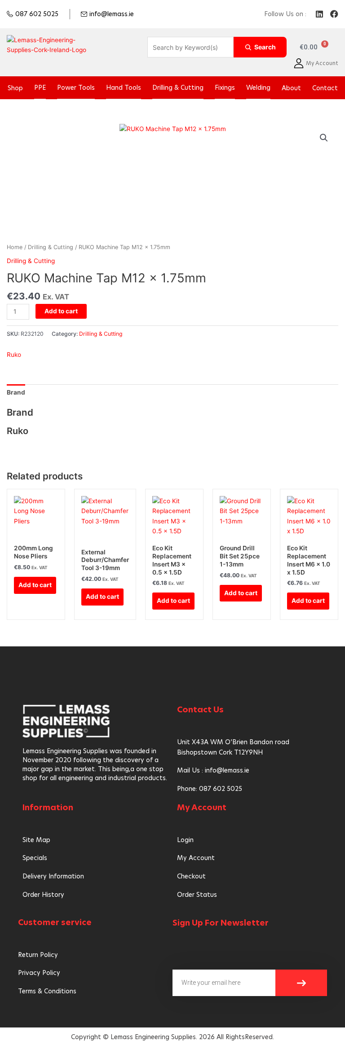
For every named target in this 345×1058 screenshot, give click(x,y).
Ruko (14, 354)
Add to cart (61, 311)
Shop (15, 87)
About (291, 87)
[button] (324, 138)
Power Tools (76, 87)
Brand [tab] (16, 392)
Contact (325, 87)
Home (14, 247)
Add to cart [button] (35, 584)
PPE (40, 87)
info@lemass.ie (111, 13)
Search (265, 47)
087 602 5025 (36, 13)
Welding (258, 87)
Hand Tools (123, 87)
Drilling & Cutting (177, 87)
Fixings (225, 87)
